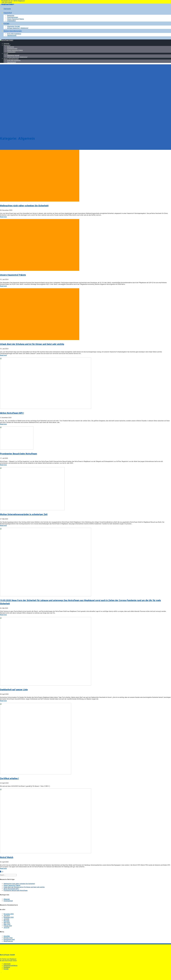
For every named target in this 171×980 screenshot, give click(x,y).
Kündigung (7, 967)
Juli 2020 (6, 919)
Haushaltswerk (11, 35)
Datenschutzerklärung (10, 965)
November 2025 (9, 914)
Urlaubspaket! (11, 21)
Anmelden (7, 936)
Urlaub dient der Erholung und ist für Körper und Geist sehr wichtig (32, 344)
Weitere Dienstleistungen (13, 31)
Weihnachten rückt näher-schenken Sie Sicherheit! (24, 205)
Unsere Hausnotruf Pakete (15, 19)
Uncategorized (8, 901)
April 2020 (7, 922)
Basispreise (10, 15)
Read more (3, 217)
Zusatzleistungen (12, 17)
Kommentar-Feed (9, 939)
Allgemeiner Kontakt (13, 26)
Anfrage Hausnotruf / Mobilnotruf (17, 28)
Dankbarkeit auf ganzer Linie (14, 689)
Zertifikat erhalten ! (9, 778)
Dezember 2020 (9, 917)
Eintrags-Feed (8, 938)
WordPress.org (8, 941)
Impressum (7, 964)
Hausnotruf (8, 13)
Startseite (7, 9)
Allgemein (7, 899)
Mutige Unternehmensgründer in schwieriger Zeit (23, 514)
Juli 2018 (6, 927)
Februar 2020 (8, 926)
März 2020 (7, 924)
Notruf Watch (6, 857)
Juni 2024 (7, 915)
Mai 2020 (6, 921)
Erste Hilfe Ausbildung (14, 34)
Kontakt (6, 23)
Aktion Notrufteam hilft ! (12, 413)
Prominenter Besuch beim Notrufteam (18, 453)
